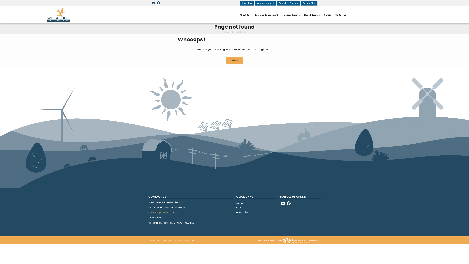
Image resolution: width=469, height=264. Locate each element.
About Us (245, 16)
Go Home (234, 60)
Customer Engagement (267, 16)
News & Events (312, 16)
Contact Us (340, 15)
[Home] (58, 14)
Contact (240, 203)
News (238, 207)
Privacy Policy (242, 212)
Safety (327, 15)
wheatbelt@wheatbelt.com (161, 212)
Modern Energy (292, 16)
